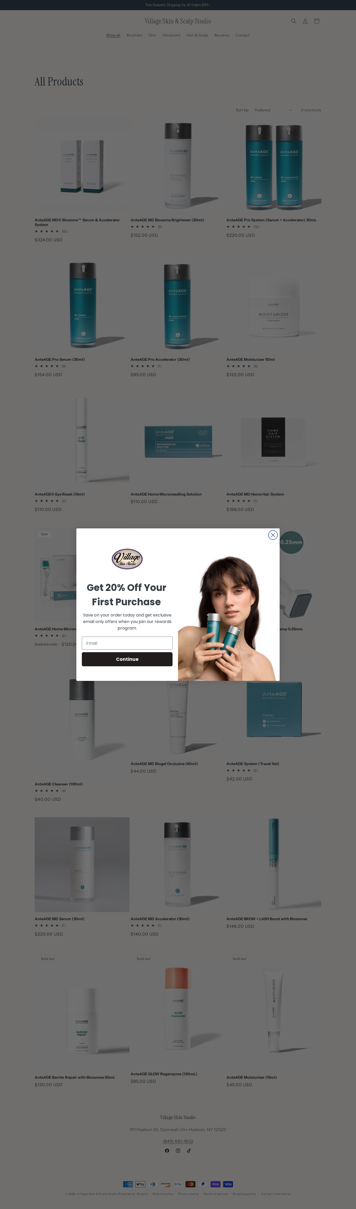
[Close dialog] (273, 535)
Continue (127, 659)
